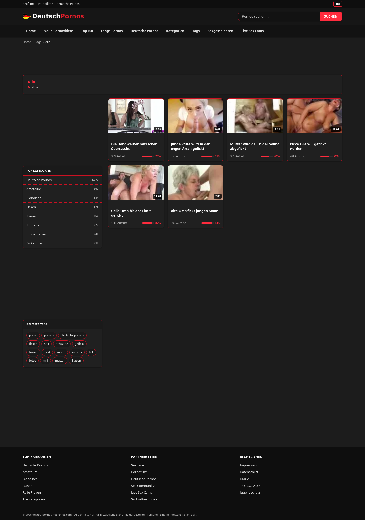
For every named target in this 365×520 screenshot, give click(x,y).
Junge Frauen (36, 234)
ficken (33, 344)
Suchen (331, 16)
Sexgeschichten (220, 31)
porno (33, 335)
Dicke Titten (35, 243)
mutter (60, 360)
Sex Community (143, 485)
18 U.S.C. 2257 (250, 485)
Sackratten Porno (144, 499)
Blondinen (33, 198)
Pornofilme (45, 4)
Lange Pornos (112, 31)
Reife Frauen (32, 492)
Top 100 (87, 31)
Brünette (32, 225)
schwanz (62, 344)
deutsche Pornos (68, 4)
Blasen (31, 216)
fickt (47, 352)
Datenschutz (249, 472)
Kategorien (175, 31)
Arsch (61, 352)
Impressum (248, 465)
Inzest (33, 352)
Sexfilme (29, 4)
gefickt (79, 344)
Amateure (33, 189)
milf (45, 360)
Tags (196, 31)
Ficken (31, 207)
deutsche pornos (72, 335)
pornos (49, 335)
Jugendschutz (250, 492)
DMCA (244, 479)
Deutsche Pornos (144, 31)
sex (46, 344)
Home (31, 31)
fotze (32, 360)
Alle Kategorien (34, 499)
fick (91, 352)
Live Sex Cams (252, 31)
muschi (77, 352)
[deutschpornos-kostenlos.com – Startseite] (54, 16)
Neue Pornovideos (58, 31)
